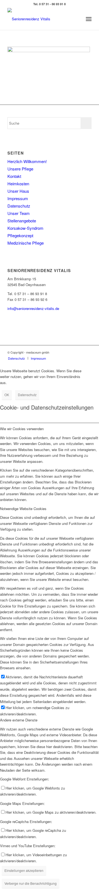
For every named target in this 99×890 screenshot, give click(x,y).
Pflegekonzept (20, 235)
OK (6, 394)
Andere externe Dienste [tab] (18, 720)
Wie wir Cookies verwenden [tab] (22, 428)
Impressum (17, 198)
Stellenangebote (21, 220)
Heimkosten (18, 183)
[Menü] (89, 19)
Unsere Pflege (20, 169)
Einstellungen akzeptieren (23, 870)
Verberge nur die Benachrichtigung (30, 883)
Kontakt (14, 176)
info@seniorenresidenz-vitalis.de (33, 308)
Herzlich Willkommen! (27, 161)
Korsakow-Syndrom (25, 228)
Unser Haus (18, 191)
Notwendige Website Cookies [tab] (23, 508)
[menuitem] (16, 358)
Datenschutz (18, 206)
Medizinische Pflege (25, 243)
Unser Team (18, 213)
